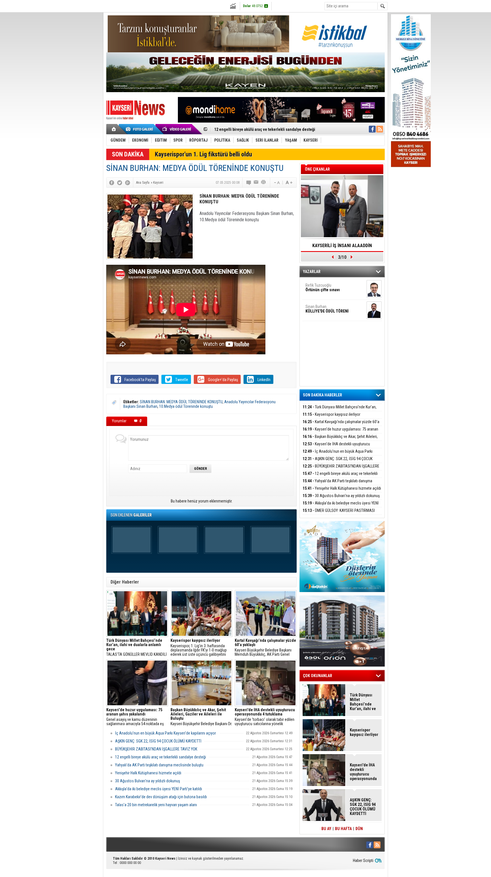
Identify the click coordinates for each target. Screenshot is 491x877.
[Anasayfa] (114, 129)
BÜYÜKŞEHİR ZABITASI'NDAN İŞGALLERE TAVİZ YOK (156, 749)
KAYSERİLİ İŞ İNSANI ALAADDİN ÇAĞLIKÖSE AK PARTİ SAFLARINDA (342, 247)
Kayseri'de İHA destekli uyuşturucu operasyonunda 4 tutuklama (336, 447)
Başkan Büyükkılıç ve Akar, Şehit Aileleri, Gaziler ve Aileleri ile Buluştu (340, 439)
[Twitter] (119, 182)
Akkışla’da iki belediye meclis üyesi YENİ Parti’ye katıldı (158, 789)
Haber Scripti (363, 860)
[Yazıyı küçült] (276, 182)
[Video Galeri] (177, 129)
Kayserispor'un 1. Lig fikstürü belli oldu (203, 154)
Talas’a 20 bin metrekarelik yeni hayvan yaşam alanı (156, 804)
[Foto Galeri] (140, 129)
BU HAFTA (343, 828)
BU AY (326, 828)
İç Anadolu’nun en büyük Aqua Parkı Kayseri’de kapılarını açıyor (166, 733)
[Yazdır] (263, 182)
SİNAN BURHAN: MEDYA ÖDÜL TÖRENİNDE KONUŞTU (181, 402)
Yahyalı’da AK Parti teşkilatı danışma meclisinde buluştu (159, 765)
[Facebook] (111, 182)
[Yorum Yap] (248, 182)
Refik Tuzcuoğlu (322, 287)
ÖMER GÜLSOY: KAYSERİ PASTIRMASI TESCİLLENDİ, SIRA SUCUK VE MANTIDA (339, 513)
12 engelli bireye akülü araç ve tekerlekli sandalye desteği (264, 127)
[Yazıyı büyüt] (289, 182)
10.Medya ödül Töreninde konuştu (186, 406)
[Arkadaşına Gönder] (256, 182)
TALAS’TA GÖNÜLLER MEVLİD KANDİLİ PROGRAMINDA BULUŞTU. (136, 647)
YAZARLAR (312, 271)
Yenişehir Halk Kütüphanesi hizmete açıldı (148, 773)
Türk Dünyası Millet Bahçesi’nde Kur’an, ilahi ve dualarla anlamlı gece (339, 410)
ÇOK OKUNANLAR (317, 675)
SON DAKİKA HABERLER (322, 395)
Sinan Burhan (327, 308)
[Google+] (127, 182)
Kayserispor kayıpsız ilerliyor (331, 414)
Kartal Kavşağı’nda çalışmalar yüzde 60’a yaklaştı (341, 425)
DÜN (359, 828)
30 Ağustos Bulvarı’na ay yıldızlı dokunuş (147, 781)
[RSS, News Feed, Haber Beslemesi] (379, 129)
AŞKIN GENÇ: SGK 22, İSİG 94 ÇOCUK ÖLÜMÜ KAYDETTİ (158, 741)
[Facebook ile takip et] (372, 129)
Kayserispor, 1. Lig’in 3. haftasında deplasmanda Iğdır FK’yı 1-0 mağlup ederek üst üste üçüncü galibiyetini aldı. (198, 647)
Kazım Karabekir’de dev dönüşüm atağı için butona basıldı (161, 797)
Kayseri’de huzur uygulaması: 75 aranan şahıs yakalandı (340, 432)
